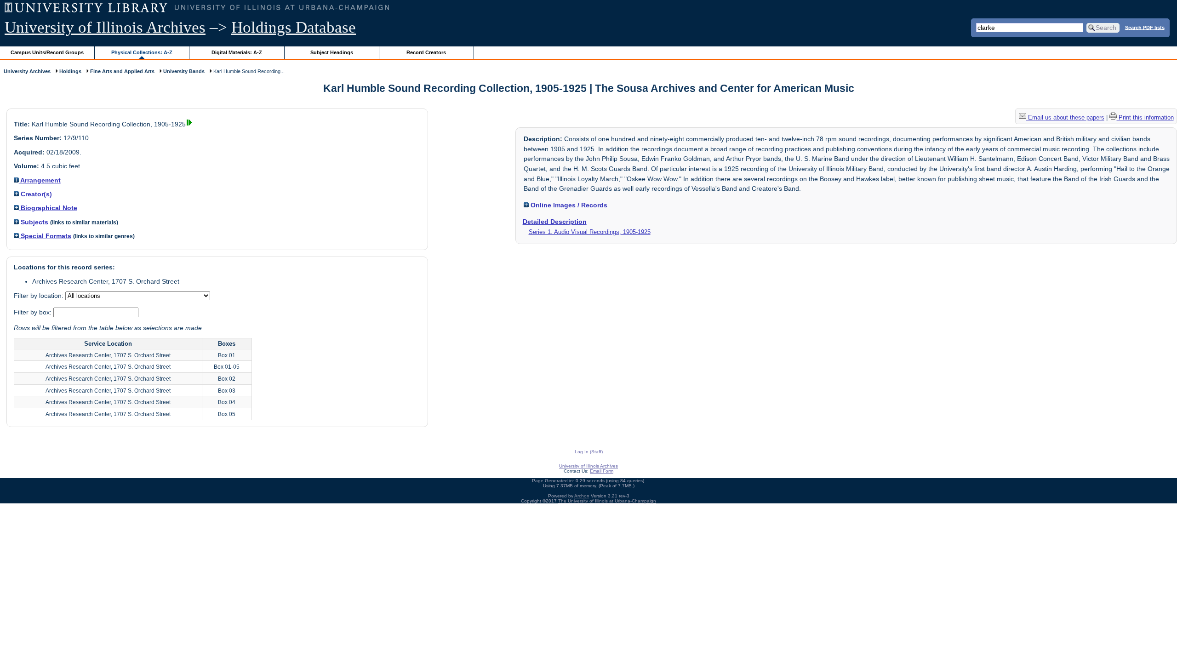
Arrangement (40, 180)
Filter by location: (39, 295)
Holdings (70, 71)
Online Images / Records (568, 205)
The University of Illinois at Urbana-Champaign (607, 500)
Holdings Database (293, 27)
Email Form (601, 471)
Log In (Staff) (589, 451)
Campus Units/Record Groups (47, 52)
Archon (581, 495)
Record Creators (426, 52)
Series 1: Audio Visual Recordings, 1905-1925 (590, 231)
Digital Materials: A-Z (236, 52)
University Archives (27, 71)
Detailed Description (555, 221)
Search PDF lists (1145, 27)
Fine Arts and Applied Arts (122, 71)
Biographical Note (48, 207)
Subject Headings (331, 52)
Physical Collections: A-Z (141, 52)
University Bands (184, 71)
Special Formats (45, 236)
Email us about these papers (1065, 117)
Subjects (33, 222)
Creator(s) (35, 194)
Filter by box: (33, 312)
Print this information (1145, 117)
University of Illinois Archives (105, 27)
